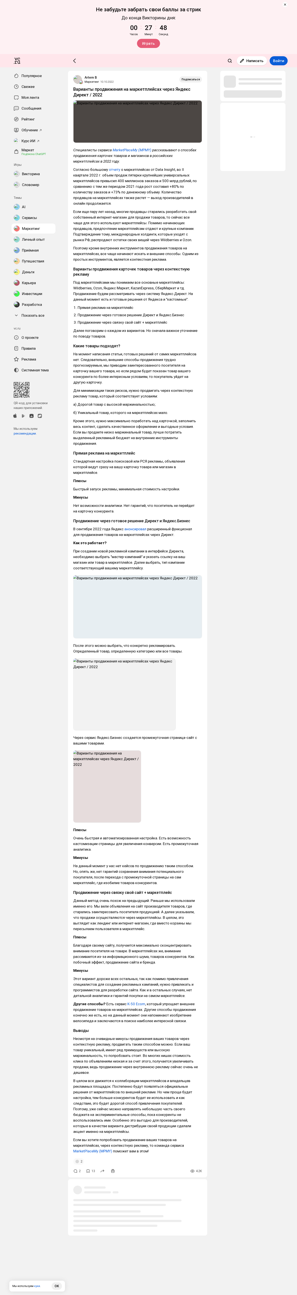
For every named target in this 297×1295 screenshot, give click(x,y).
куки (37, 1286)
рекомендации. (25, 433)
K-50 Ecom (136, 1004)
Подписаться (191, 79)
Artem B (91, 77)
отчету (114, 169)
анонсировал (134, 529)
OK (57, 1286)
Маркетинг (92, 81)
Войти (278, 61)
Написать (255, 61)
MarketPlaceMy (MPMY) (131, 150)
